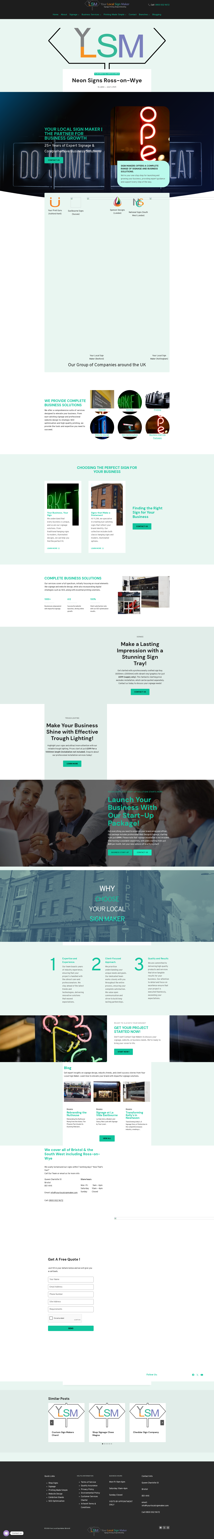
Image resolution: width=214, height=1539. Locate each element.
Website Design (102, 435)
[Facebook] (160, 1527)
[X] (164, 1527)
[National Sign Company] (138, 203)
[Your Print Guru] (55, 202)
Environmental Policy (90, 1493)
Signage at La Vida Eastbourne (107, 1114)
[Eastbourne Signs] (76, 202)
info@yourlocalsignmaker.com (64, 1192)
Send (70, 1328)
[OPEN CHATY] (6, 1533)
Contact (133, 14)
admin (102, 87)
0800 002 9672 (162, 5)
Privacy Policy (87, 1489)
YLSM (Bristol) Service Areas (107, 74)
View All (107, 1138)
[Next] (162, 1422)
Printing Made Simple (58, 1490)
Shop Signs (53, 1483)
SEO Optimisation (130, 435)
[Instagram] (168, 1527)
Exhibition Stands (56, 1497)
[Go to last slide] (52, 1422)
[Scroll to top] (209, 1535)
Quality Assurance (89, 1485)
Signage (102, 410)
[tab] (102, 1443)
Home (55, 14)
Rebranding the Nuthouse (77, 1114)
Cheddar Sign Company (146, 1432)
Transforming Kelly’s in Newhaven (134, 1115)
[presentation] (66, 1415)
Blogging (156, 14)
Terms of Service (88, 1482)
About (64, 14)
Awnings (129, 410)
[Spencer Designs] (117, 201)
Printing (157, 410)
